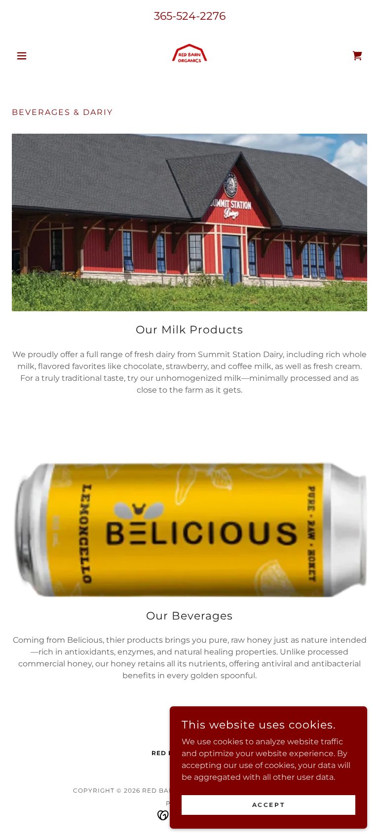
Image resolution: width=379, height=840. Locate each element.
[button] (38, 56)
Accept (268, 804)
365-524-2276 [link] (190, 16)
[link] (189, 55)
